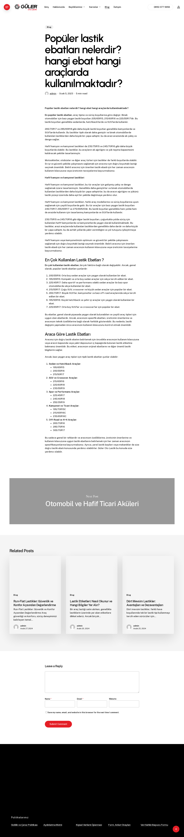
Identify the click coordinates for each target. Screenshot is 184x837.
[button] (7, 7)
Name (48, 699)
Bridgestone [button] (125, 779)
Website (112, 699)
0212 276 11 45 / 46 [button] (156, 782)
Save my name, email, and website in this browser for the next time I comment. (83, 712)
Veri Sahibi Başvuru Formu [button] (154, 824)
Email (80, 699)
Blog (49, 27)
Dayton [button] (123, 789)
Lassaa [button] (122, 784)
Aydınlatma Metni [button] (52, 824)
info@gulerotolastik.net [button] (158, 787)
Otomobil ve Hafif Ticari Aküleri (92, 501)
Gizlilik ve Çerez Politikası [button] (24, 824)
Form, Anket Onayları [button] (119, 824)
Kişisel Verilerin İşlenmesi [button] (89, 824)
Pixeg (151, 802)
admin (53, 93)
